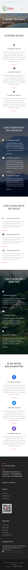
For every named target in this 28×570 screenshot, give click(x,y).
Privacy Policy (5, 498)
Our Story (4, 493)
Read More (14, 64)
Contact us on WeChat (8, 482)
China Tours (5, 525)
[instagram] (20, 2)
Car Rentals (5, 532)
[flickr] (9, 2)
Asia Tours (5, 530)
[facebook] (7, 2)
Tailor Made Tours (7, 535)
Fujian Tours (5, 527)
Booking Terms (6, 496)
